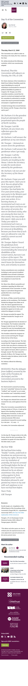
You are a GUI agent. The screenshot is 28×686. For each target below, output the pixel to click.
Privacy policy (14, 655)
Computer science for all (17, 579)
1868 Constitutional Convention (10, 43)
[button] (6, 32)
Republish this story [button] (7, 37)
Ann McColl (12, 25)
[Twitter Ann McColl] (17, 548)
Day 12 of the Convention (17, 561)
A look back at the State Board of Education (16, 571)
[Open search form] (5, 10)
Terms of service (5, 655)
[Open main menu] (2, 10)
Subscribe (5, 645)
